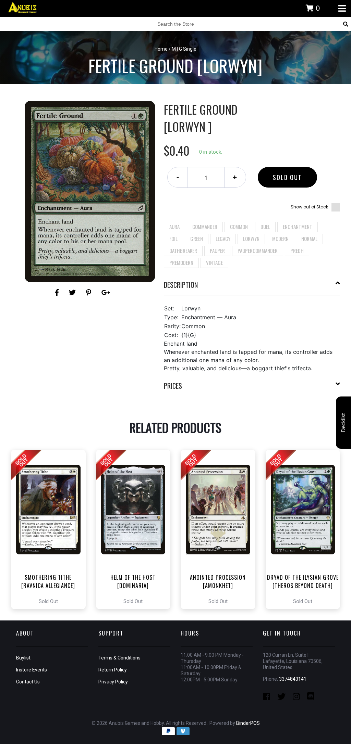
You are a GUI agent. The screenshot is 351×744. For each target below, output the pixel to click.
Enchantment (297, 226)
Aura (174, 226)
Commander (204, 226)
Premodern (181, 262)
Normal (309, 238)
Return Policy (112, 669)
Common (239, 226)
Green (196, 238)
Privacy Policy (113, 681)
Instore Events (31, 669)
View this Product (51, 529)
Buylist (23, 657)
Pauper (217, 250)
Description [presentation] (181, 285)
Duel (265, 226)
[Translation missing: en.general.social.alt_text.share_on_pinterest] (89, 292)
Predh (297, 250)
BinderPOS (248, 723)
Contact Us (28, 681)
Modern (280, 238)
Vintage (214, 262)
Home (161, 49)
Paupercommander (258, 250)
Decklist (343, 423)
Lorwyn (251, 238)
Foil (173, 238)
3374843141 (292, 679)
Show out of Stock (309, 207)
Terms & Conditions (119, 657)
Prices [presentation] (173, 386)
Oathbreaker (183, 250)
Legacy (223, 238)
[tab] (252, 287)
